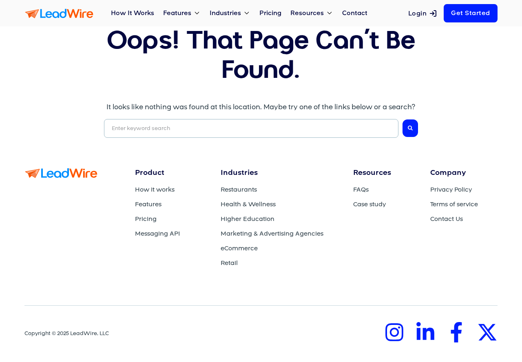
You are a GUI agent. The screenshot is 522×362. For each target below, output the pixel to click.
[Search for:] (251, 128)
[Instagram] (394, 332)
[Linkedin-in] (425, 332)
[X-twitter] (487, 332)
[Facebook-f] (456, 332)
